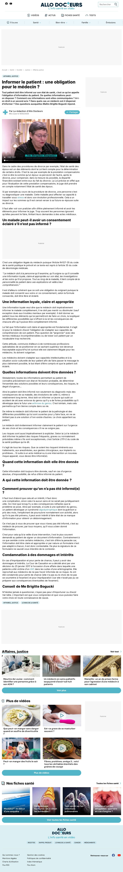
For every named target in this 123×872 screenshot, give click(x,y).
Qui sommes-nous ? (11, 855)
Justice (27, 70)
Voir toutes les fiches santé (61, 819)
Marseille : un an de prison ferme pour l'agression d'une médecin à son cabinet (101, 682)
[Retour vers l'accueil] (61, 5)
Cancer (77, 843)
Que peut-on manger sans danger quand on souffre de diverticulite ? (21, 731)
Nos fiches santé (20, 783)
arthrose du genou (41, 403)
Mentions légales (9, 858)
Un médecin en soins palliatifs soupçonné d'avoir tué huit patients (59, 682)
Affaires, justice (38, 70)
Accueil (4, 70)
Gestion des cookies (36, 855)
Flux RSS (5, 865)
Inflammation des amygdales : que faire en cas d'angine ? (106, 809)
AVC (32, 569)
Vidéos (35, 15)
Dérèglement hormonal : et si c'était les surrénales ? (45, 809)
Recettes (31, 843)
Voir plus (61, 690)
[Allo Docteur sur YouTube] (119, 855)
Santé (36, 22)
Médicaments (89, 843)
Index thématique (34, 861)
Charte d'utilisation (10, 861)
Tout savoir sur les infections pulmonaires (74, 809)
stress (20, 197)
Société (19, 70)
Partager (73, 112)
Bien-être (60, 22)
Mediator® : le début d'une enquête (14, 810)
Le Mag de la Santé (30, 603)
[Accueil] (61, 833)
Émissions (111, 22)
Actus (51, 15)
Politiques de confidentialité (39, 858)
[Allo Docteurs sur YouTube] (11, 3)
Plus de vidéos (18, 701)
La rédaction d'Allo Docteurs (28, 111)
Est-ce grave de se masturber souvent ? (59, 730)
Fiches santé (72, 15)
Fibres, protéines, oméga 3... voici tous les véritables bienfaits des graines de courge (61, 764)
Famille (85, 22)
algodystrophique (48, 509)
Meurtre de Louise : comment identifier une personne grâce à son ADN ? (19, 682)
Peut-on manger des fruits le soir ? (20, 763)
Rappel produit (45, 843)
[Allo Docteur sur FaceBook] (6, 3)
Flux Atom (31, 865)
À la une (14, 22)
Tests (92, 15)
